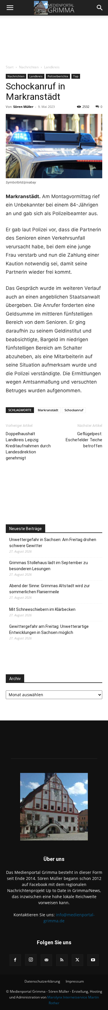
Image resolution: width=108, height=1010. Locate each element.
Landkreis (52, 67)
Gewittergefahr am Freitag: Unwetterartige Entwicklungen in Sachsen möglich (49, 629)
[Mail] (46, 960)
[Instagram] (31, 960)
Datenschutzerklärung (42, 981)
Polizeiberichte (58, 76)
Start (10, 67)
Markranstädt (48, 410)
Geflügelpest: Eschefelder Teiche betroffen (84, 439)
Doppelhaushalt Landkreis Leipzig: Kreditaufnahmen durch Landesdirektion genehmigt (28, 446)
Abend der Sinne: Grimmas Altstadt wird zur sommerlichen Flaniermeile (49, 588)
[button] (10, 8)
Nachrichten (29, 67)
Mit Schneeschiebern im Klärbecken (42, 609)
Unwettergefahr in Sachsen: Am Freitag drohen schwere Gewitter (52, 542)
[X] (77, 960)
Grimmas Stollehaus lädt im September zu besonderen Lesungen (48, 565)
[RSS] (62, 960)
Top (75, 76)
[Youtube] (93, 960)
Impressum (75, 981)
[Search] (100, 8)
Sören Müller (23, 106)
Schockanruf (74, 410)
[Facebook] (15, 960)
